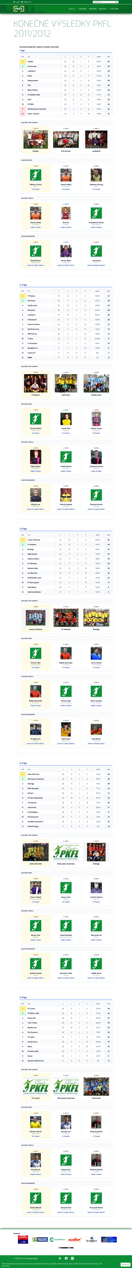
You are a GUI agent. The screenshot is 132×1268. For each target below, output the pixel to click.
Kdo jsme (114, 9)
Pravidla (103, 9)
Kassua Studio (32, 1258)
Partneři (93, 9)
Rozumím (125, 1264)
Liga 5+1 (71, 9)
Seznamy (83, 9)
